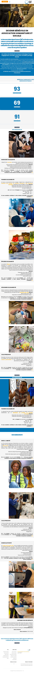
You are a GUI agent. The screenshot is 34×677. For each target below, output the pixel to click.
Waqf (7, 658)
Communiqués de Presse (24, 663)
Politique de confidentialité (14, 659)
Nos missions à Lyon (17, 106)
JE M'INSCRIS (17, 50)
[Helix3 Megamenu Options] (10, 2)
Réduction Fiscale (6, 651)
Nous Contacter (14, 651)
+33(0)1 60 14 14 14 (20, 651)
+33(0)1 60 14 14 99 (26, 651)
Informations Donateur (13, 654)
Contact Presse (30, 663)
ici (32, 172)
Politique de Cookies (13, 655)
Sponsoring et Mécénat (24, 665)
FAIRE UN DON (5, 1)
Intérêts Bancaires (5, 655)
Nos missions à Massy (17, 120)
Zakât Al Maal (7, 654)
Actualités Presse (30, 665)
